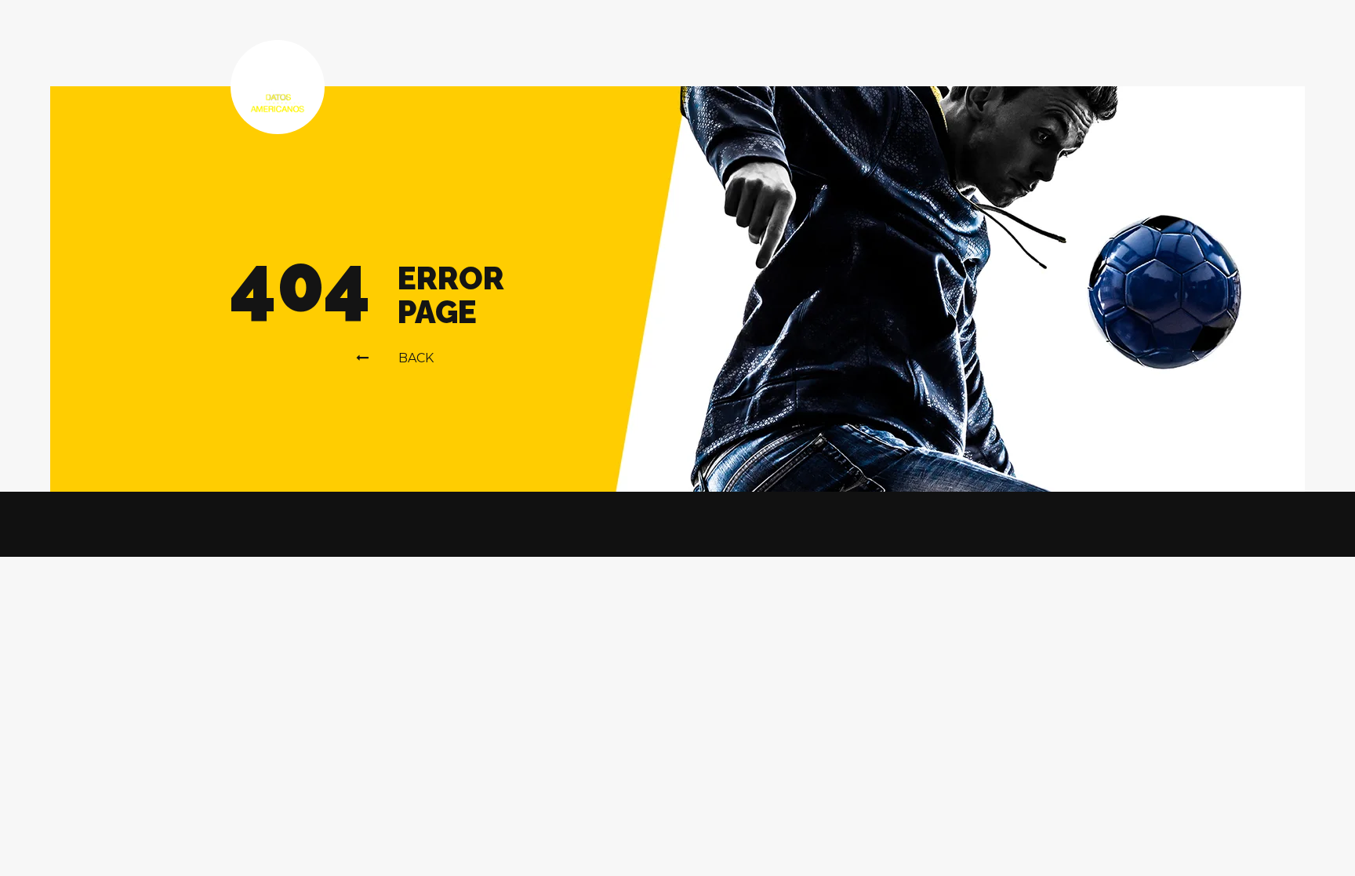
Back (416, 358)
